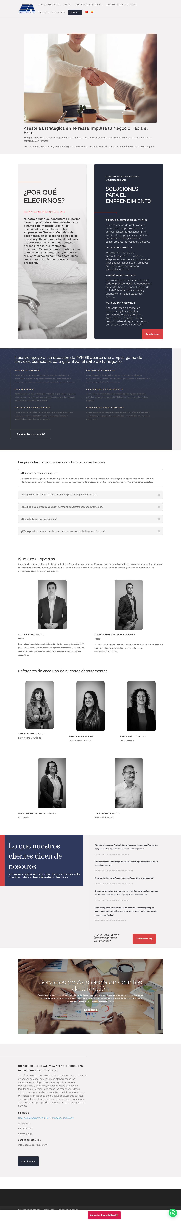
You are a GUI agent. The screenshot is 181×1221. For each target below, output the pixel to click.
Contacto (75, 12)
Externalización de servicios (121, 5)
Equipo (67, 5)
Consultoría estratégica (87, 5)
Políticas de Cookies (68, 1209)
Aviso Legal (49, 1209)
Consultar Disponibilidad (103, 1215)
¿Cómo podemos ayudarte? (30, 434)
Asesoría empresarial (50, 5)
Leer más (90, 1009)
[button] (173, 1213)
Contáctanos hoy (144, 938)
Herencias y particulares (52, 12)
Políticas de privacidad (29, 1209)
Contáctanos (153, 334)
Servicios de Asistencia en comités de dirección (90, 985)
